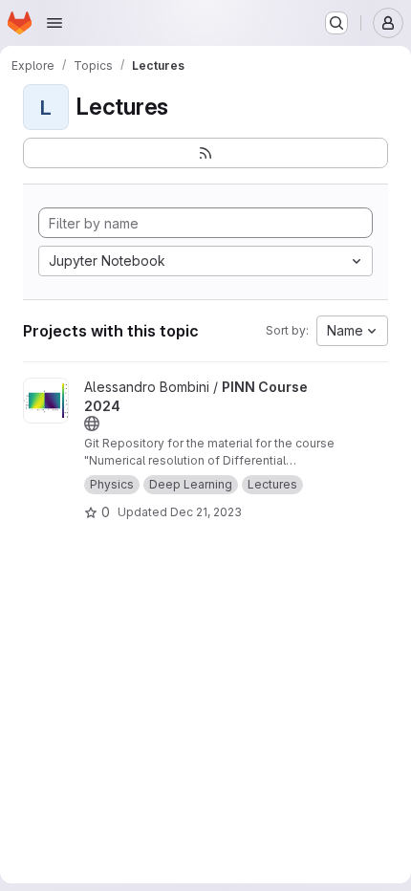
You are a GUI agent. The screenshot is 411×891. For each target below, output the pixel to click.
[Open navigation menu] (54, 23)
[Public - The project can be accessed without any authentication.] (91, 423)
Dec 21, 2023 (206, 512)
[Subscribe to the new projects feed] (205, 153)
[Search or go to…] (336, 22)
